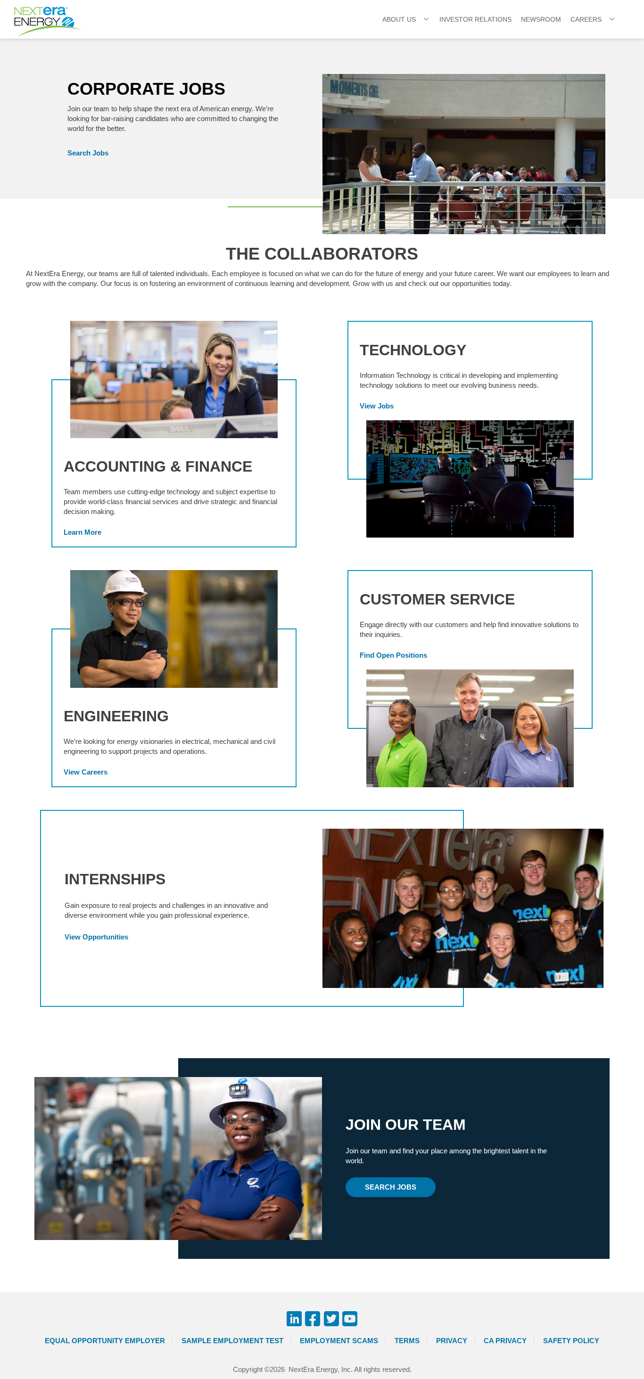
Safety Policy (571, 1341)
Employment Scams (339, 1341)
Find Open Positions (393, 655)
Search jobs (390, 1187)
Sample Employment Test (232, 1341)
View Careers (85, 772)
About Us (399, 19)
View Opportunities (96, 937)
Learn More (82, 532)
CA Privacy (505, 1341)
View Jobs (377, 406)
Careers (586, 19)
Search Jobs (87, 153)
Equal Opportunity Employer (105, 1341)
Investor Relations (475, 19)
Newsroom (541, 19)
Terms (407, 1341)
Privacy (451, 1341)
